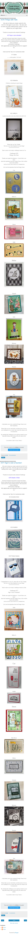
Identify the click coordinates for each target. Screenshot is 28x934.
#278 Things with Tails (9, 20)
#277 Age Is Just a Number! (11, 463)
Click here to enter (14, 450)
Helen (4, 929)
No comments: (12, 455)
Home (14, 920)
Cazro (4, 927)
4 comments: (12, 913)
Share (3, 457)
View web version (14, 923)
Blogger (16, 932)
